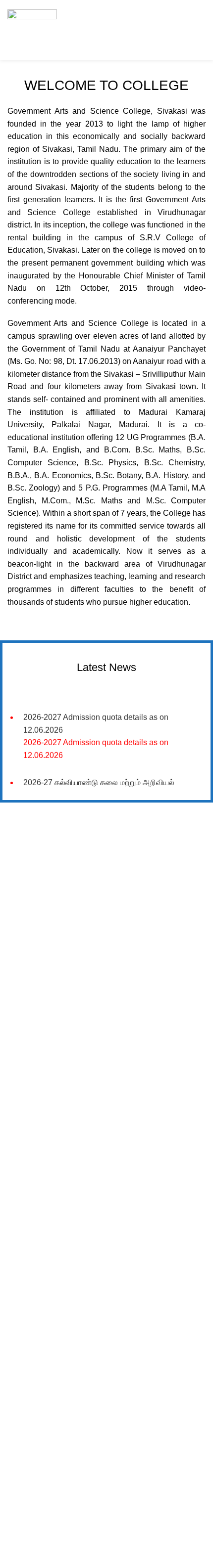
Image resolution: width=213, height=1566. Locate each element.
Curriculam (32, 1118)
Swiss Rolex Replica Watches (53, 849)
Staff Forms (33, 1202)
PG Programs (36, 1102)
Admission (31, 1068)
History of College (42, 1034)
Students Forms (40, 1218)
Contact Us (32, 1269)
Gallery (26, 1185)
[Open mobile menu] (195, 30)
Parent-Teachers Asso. (50, 1252)
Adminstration (36, 1235)
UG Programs (36, 1085)
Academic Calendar (45, 1051)
